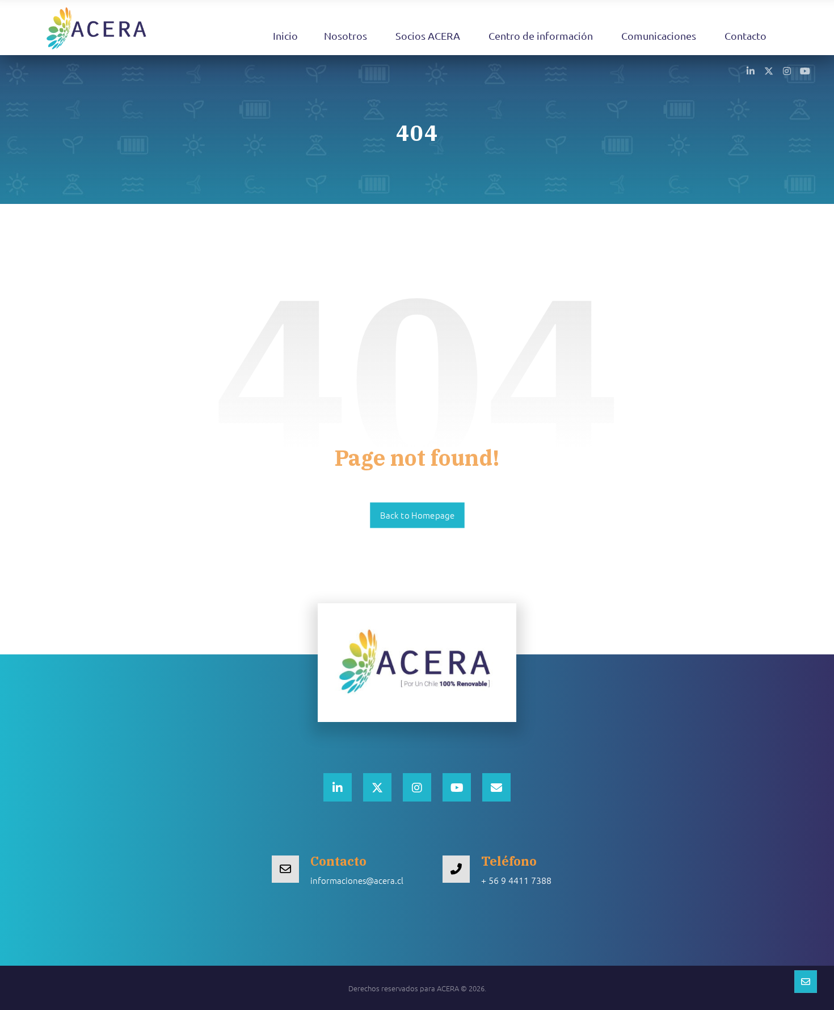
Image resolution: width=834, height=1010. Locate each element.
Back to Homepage (417, 515)
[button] (751, 70)
